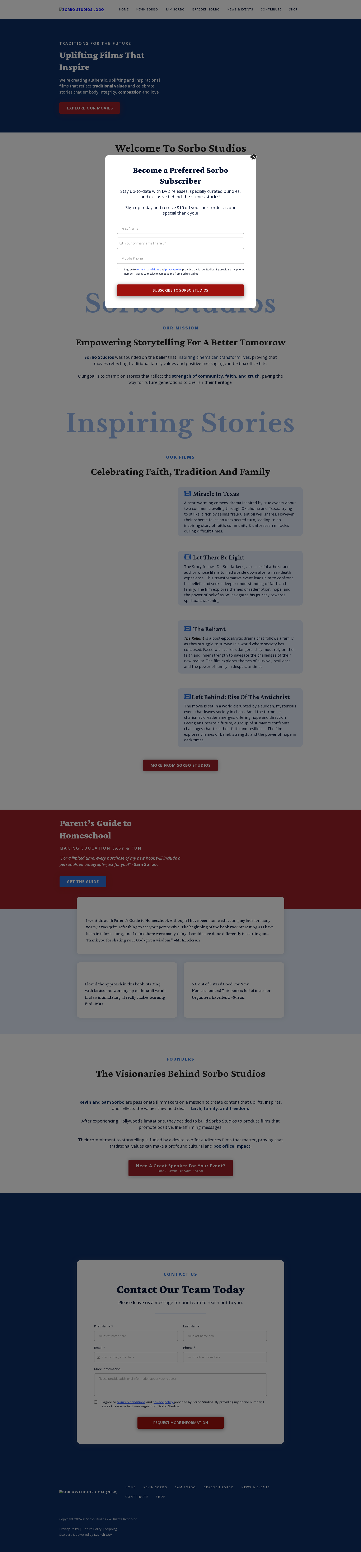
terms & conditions (147, 269)
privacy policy (173, 269)
